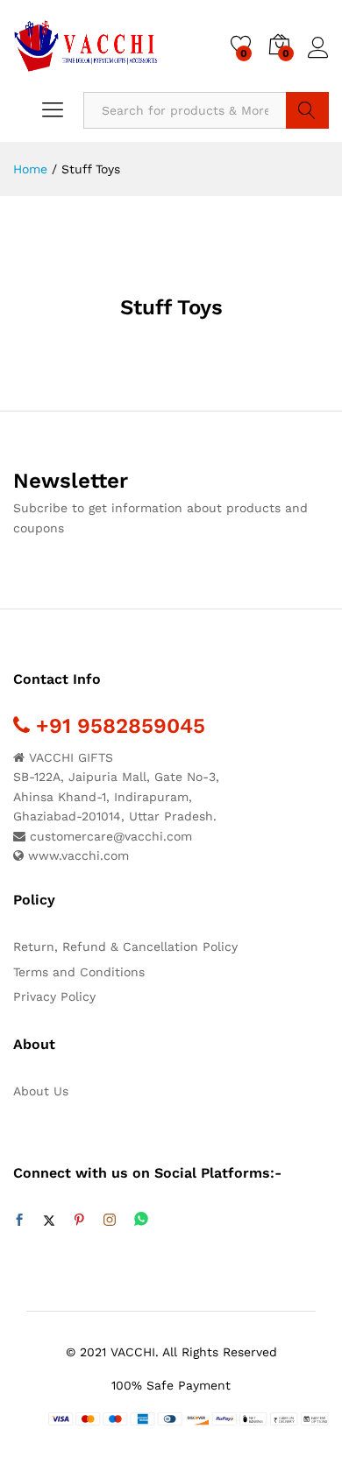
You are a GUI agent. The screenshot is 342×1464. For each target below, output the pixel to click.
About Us (40, 1091)
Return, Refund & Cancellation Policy (125, 947)
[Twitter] (49, 1220)
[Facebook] (19, 1220)
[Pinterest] (79, 1220)
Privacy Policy (54, 996)
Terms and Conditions (79, 972)
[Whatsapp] (141, 1220)
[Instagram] (109, 1220)
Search (307, 110)
